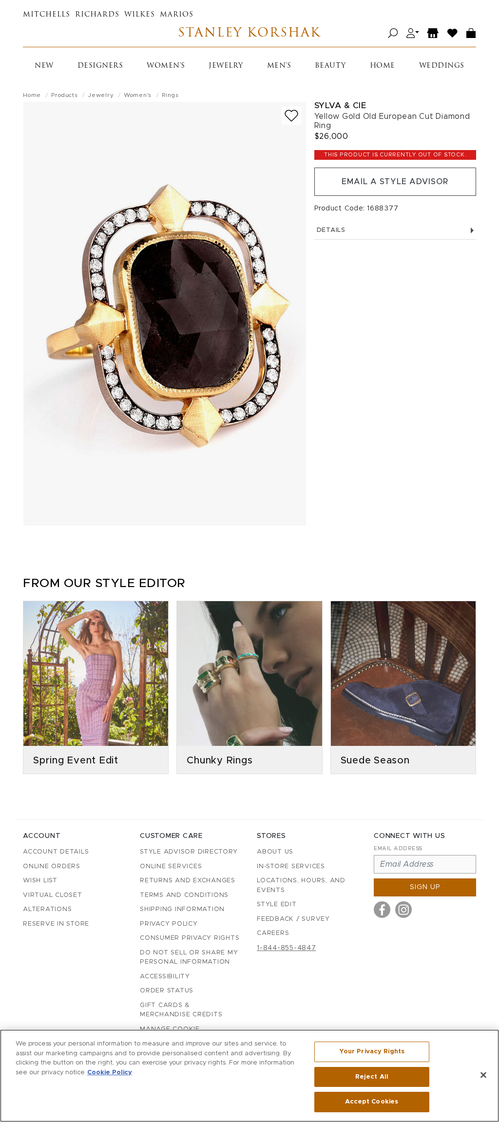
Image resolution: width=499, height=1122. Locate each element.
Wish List (40, 880)
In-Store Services (291, 866)
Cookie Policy (109, 1072)
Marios (176, 15)
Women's (166, 66)
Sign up (425, 887)
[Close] (483, 1075)
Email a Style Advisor (395, 182)
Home (382, 66)
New (44, 66)
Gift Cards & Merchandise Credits (181, 1010)
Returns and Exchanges (187, 880)
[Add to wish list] (291, 116)
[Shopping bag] (471, 33)
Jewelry (226, 66)
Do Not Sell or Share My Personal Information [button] (189, 958)
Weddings (441, 66)
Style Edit (277, 904)
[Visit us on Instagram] (403, 909)
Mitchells (46, 15)
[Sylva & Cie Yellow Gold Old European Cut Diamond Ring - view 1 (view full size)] (164, 314)
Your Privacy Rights (371, 1051)
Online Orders (51, 866)
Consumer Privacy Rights (189, 938)
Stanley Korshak (249, 33)
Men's (279, 66)
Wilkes (139, 15)
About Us (275, 852)
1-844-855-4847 (286, 948)
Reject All (371, 1077)
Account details (56, 852)
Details (331, 230)
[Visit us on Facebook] (382, 909)
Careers (273, 933)
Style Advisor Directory (188, 852)
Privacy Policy (169, 924)
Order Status (166, 991)
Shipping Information (182, 909)
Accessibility (165, 976)
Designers (100, 66)
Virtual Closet (52, 895)
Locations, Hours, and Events (301, 885)
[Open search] (393, 33)
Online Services (171, 866)
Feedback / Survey (293, 919)
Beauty (330, 66)
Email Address (398, 848)
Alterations (47, 909)
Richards (97, 15)
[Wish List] (453, 33)
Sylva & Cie (340, 105)
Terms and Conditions (184, 895)
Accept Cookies (371, 1102)
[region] (249, 1075)
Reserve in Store (56, 924)
